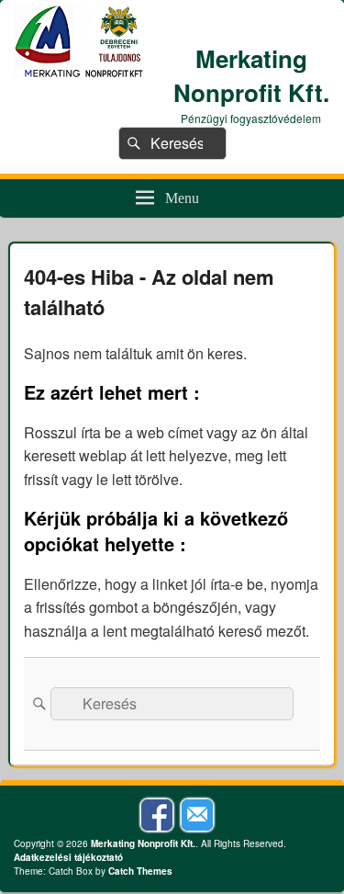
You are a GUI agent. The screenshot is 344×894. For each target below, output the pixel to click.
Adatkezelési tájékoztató (68, 857)
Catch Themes (140, 871)
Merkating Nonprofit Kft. (251, 75)
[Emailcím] (197, 815)
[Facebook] (156, 815)
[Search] (132, 143)
